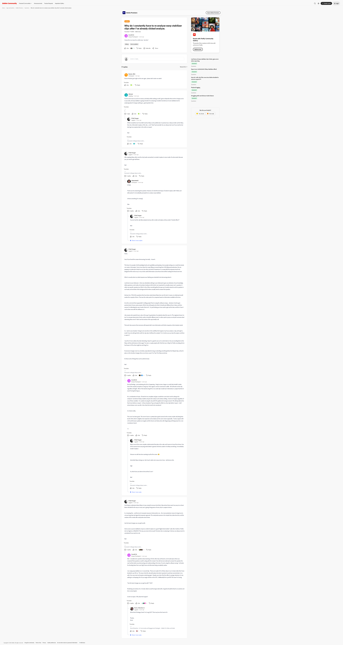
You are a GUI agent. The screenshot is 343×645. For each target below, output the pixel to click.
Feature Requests (48, 3)
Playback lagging (195, 87)
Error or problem (134, 44)
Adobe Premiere (19, 8)
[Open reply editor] (154, 58)
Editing (126, 44)
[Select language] (318, 3)
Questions (27, 8)
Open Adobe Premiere (213, 12)
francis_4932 (132, 74)
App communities (10, 8)
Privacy (44, 642)
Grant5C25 (131, 35)
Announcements (38, 3)
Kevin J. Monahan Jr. (139, 608)
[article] (154, 80)
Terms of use (38, 642)
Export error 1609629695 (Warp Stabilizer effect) (204, 69)
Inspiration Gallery (59, 3)
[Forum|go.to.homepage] (9, 3)
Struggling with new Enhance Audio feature (202, 95)
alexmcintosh (134, 180)
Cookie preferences (51, 642)
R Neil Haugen (135, 118)
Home (3, 8)
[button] (326, 3)
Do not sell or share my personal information (67, 642)
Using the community (29, 642)
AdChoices (82, 642)
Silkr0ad (131, 94)
